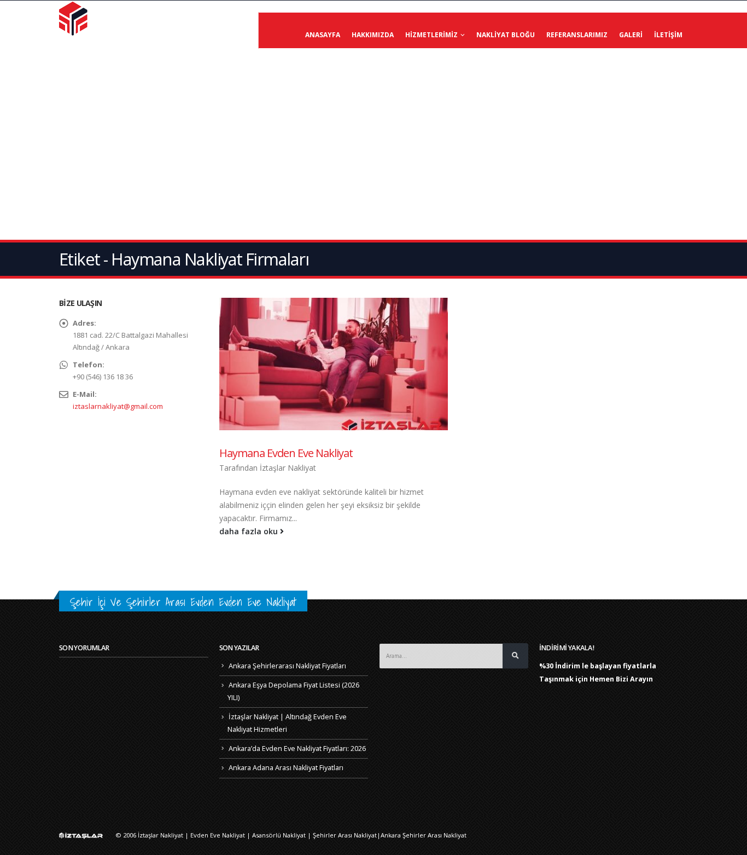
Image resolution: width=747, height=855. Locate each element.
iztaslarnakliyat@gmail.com (118, 406)
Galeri (631, 34)
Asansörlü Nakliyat (279, 835)
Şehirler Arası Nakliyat (345, 835)
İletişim (668, 34)
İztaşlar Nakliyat (288, 468)
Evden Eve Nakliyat (217, 835)
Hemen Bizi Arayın (621, 679)
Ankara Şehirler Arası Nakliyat (423, 835)
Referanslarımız (577, 34)
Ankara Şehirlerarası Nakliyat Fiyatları (287, 666)
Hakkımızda (373, 34)
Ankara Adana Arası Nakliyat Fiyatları (286, 767)
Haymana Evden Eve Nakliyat (286, 453)
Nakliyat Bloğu (505, 34)
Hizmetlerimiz (431, 34)
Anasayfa (322, 34)
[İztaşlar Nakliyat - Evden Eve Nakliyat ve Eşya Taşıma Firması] (74, 18)
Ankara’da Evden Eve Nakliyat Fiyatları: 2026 (297, 748)
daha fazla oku (249, 531)
